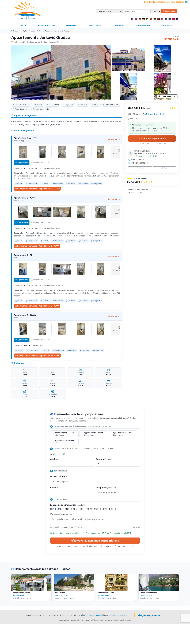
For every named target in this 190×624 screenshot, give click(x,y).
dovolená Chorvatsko (123, 620)
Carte (141, 168)
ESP (89, 509)
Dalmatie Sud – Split (19, 31)
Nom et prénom (58, 476)
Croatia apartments (85, 620)
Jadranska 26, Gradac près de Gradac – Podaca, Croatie (38, 42)
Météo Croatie (95, 25)
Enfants (105, 459)
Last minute (119, 25)
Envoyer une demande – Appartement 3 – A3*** (38, 306)
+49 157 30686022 (139, 163)
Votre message (62, 514)
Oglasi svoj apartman (150, 615)
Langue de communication (68, 505)
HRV (104, 509)
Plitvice (95, 620)
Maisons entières (143, 25)
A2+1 (147, 114)
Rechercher (170, 11)
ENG (67, 509)
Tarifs (50, 163)
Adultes (55, 459)
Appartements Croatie (47, 25)
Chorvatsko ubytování (107, 620)
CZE (59, 509)
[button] (152, 180)
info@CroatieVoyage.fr (118, 615)
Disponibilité (38, 163)
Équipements (23, 163)
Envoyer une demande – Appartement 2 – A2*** (38, 246)
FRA (52, 509)
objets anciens (64, 620)
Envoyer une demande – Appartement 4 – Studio (38, 355)
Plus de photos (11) (168, 96)
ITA (82, 509)
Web (165, 168)
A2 (163, 114)
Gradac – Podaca (35, 31)
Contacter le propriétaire (153, 138)
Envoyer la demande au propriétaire (96, 540)
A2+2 (152, 114)
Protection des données (93, 615)
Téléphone (106, 487)
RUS (96, 509)
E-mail (54, 487)
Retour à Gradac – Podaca (138, 189)
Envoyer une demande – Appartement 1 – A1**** (38, 188)
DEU (75, 509)
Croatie (23, 25)
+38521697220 (137, 159)
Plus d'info (167, 25)
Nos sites (74, 620)
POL (111, 509)
